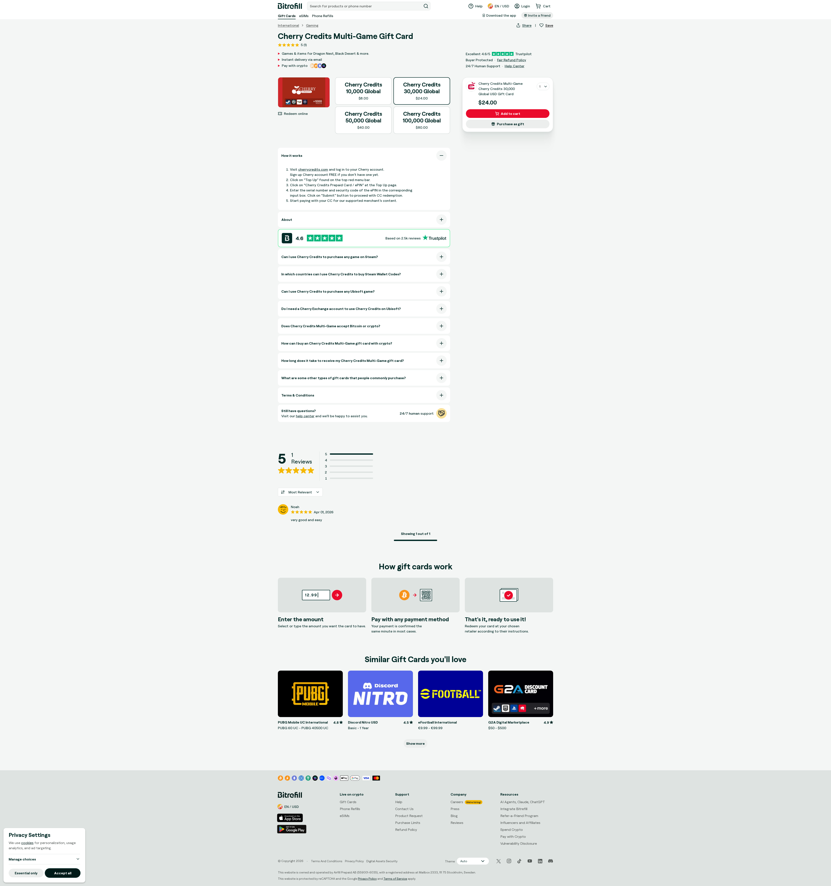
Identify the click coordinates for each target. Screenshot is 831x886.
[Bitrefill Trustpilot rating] (325, 238)
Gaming (312, 25)
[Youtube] (529, 861)
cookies (27, 843)
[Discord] (550, 861)
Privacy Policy (367, 878)
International (288, 25)
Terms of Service (395, 878)
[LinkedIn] (540, 861)
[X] (498, 861)
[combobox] (365, 6)
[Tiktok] (519, 861)
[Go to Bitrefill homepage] (290, 6)
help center (305, 416)
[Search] (426, 6)
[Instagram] (509, 861)
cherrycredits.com (313, 169)
